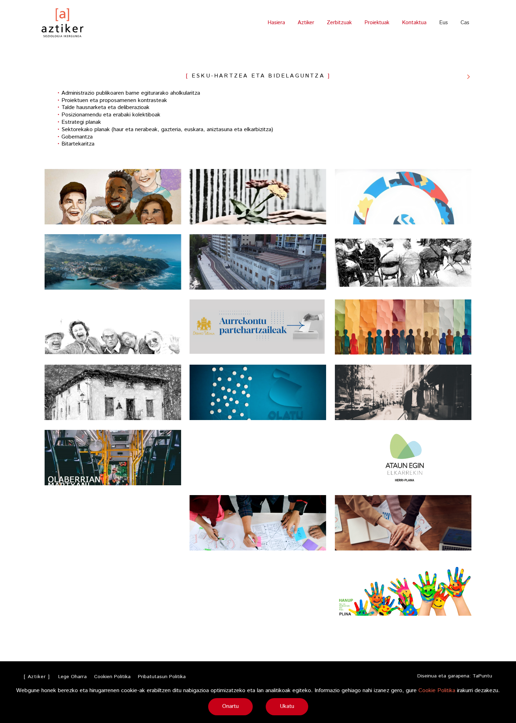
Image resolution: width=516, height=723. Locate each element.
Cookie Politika (436, 691)
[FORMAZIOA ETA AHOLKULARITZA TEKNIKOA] (469, 76)
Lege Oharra (72, 676)
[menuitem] (443, 23)
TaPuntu (482, 676)
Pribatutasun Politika (162, 676)
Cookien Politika (112, 676)
